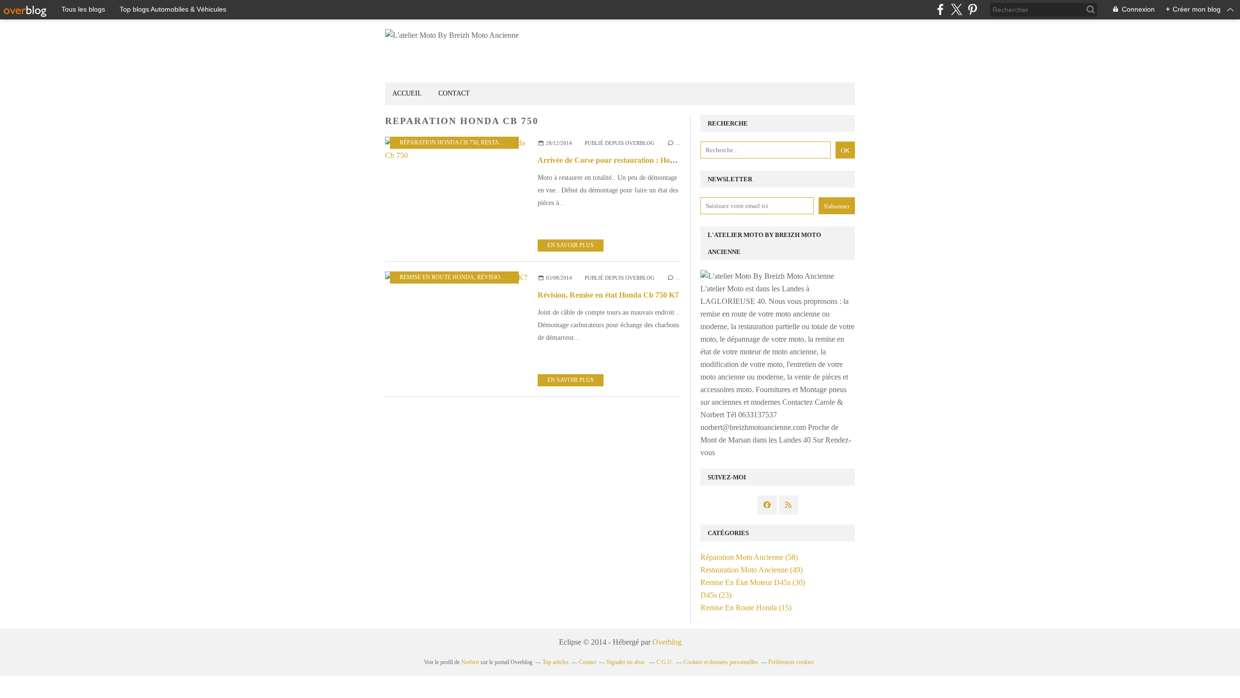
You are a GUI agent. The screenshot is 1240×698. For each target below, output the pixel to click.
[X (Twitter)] (956, 9)
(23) (715, 595)
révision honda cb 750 (512, 277)
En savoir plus (570, 245)
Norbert (470, 662)
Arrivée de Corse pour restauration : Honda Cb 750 (623, 160)
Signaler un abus (626, 662)
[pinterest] (972, 9)
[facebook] (940, 9)
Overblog (667, 642)
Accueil (407, 93)
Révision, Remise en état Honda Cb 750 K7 (608, 295)
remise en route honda (437, 277)
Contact (454, 93)
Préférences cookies (791, 662)
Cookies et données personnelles (720, 662)
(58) (749, 557)
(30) (752, 582)
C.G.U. (664, 662)
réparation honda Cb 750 (439, 142)
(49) (751, 570)
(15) (745, 607)
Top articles (555, 662)
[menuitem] (407, 93)
